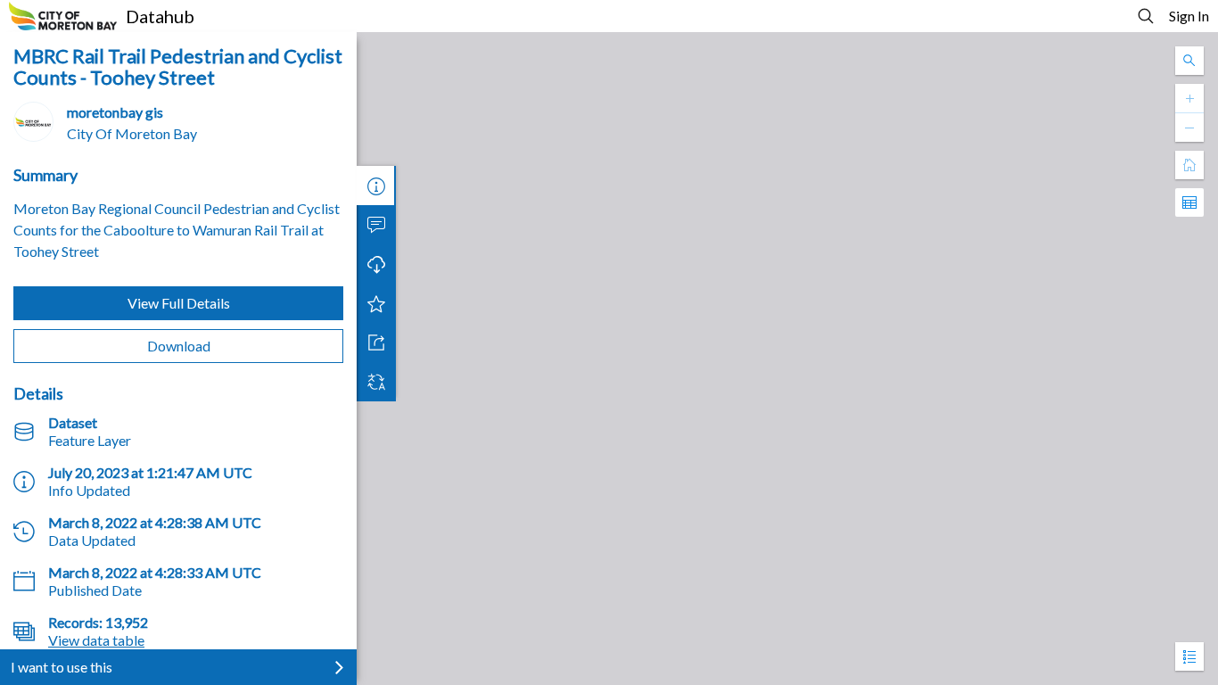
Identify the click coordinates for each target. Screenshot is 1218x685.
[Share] (376, 342)
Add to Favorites (376, 303)
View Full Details (179, 302)
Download (178, 345)
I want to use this (61, 666)
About (376, 185)
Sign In (1189, 15)
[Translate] (376, 381)
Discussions (376, 224)
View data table (96, 639)
